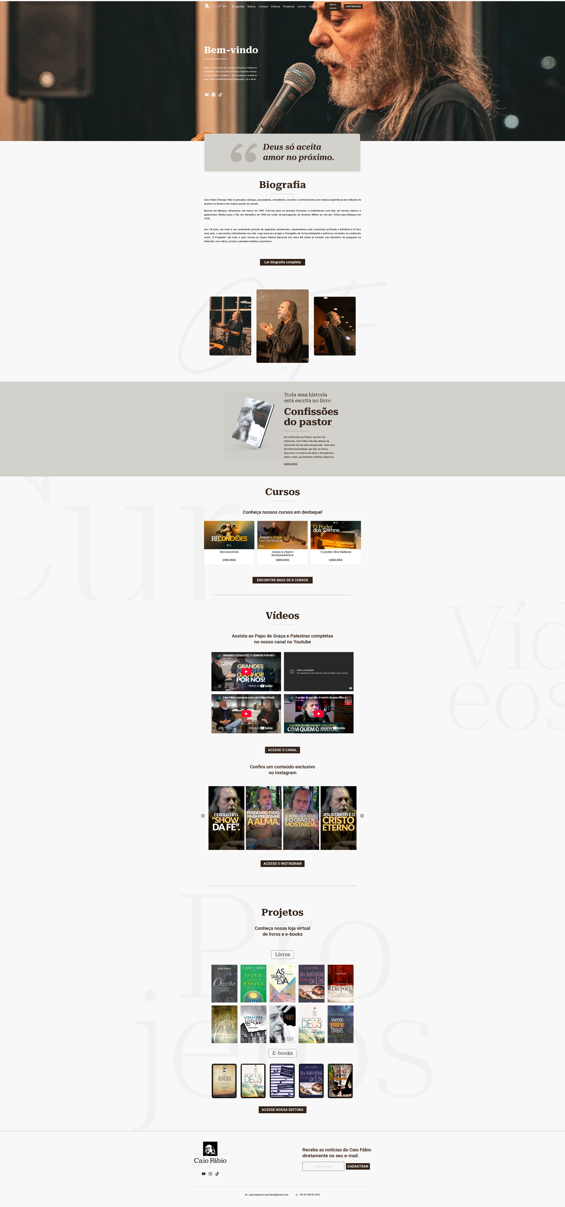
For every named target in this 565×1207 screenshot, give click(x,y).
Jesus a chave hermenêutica (282, 553)
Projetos (288, 6)
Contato (314, 6)
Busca (251, 6)
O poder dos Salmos (335, 552)
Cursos (263, 6)
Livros (301, 6)
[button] (279, 368)
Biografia (238, 6)
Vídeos (275, 6)
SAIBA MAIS (291, 463)
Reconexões (229, 552)
